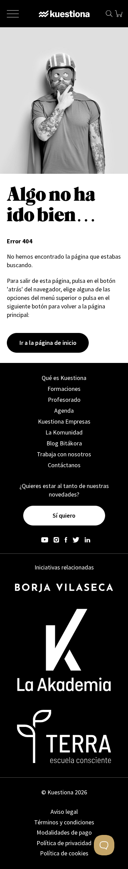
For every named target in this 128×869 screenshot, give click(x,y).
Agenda (64, 410)
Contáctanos (64, 465)
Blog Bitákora (64, 443)
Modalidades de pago (64, 832)
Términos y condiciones (64, 822)
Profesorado (64, 399)
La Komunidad (64, 432)
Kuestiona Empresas (64, 421)
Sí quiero (64, 515)
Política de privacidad (64, 843)
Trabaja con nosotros (64, 454)
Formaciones (64, 389)
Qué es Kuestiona (64, 378)
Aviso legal (64, 811)
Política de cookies (64, 853)
